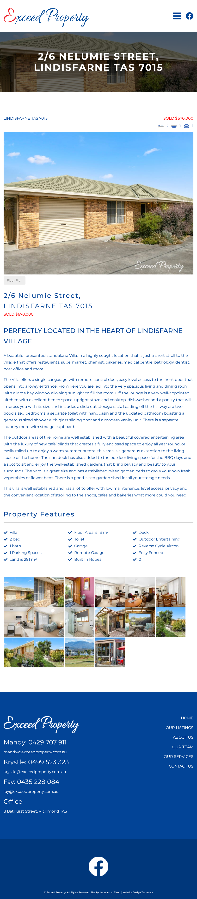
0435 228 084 (38, 782)
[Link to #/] (177, 16)
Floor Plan (14, 280)
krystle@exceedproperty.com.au (35, 771)
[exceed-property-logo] (46, 9)
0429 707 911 (47, 742)
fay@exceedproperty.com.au (31, 791)
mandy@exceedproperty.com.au (35, 752)
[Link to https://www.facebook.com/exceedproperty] (189, 16)
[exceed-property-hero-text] (41, 717)
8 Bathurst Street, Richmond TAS (35, 811)
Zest (116, 892)
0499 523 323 (48, 762)
